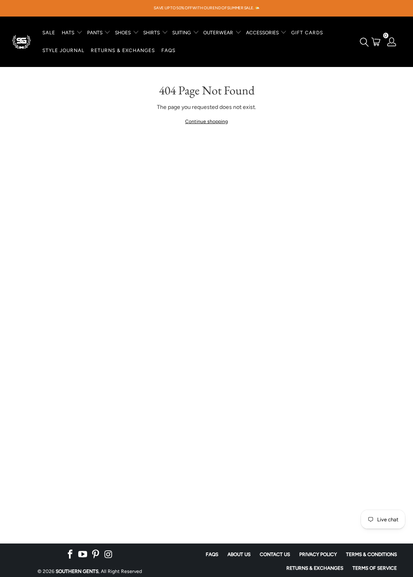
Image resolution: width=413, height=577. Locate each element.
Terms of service (375, 568)
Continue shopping (206, 121)
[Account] (392, 41)
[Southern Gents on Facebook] (70, 554)
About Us (238, 554)
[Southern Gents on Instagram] (108, 554)
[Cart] (376, 41)
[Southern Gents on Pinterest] (96, 554)
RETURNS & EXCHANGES (123, 50)
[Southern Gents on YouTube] (83, 554)
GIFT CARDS (307, 33)
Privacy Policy (318, 554)
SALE (48, 33)
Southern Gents (77, 571)
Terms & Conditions (371, 554)
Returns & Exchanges (314, 568)
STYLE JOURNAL (63, 50)
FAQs (168, 50)
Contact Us (275, 554)
